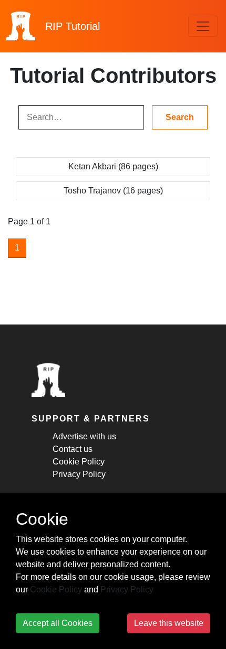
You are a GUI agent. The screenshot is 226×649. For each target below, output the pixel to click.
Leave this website (168, 623)
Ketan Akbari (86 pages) (113, 166)
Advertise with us (84, 436)
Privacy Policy (79, 474)
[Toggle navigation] (203, 26)
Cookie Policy (79, 461)
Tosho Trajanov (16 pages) (113, 190)
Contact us (73, 449)
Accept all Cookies (58, 623)
